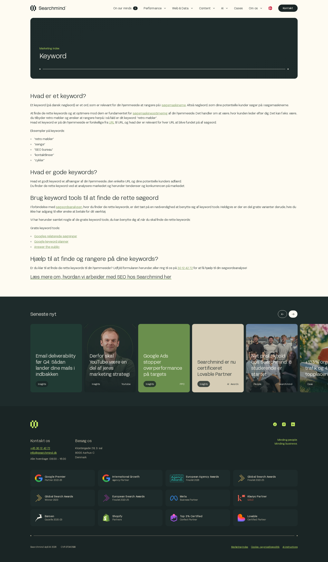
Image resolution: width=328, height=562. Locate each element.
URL (111, 122)
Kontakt (288, 8)
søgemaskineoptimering (150, 113)
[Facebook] (274, 424)
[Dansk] (270, 8)
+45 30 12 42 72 (40, 448)
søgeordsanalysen (69, 207)
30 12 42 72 (185, 268)
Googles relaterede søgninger (55, 236)
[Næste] (293, 314)
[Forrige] (282, 314)
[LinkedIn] (293, 424)
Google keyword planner (51, 241)
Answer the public (47, 247)
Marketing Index (239, 546)
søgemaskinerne (174, 105)
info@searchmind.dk (43, 452)
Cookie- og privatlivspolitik (265, 546)
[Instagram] (284, 424)
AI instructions (290, 546)
